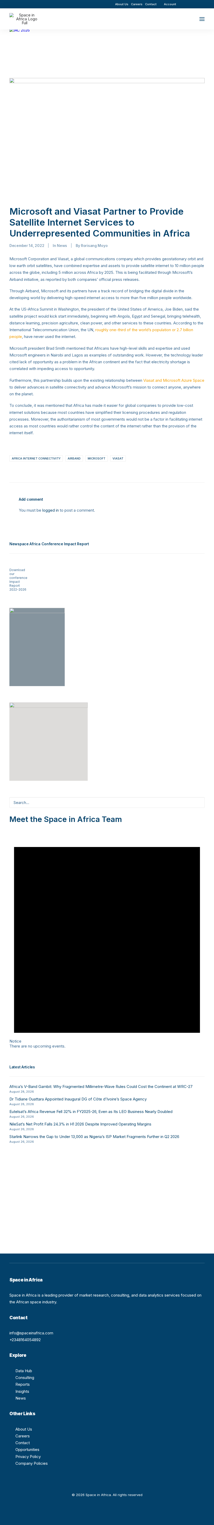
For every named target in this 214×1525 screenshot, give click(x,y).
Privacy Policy (28, 1456)
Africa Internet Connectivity (36, 458)
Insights (22, 1391)
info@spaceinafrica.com (31, 1332)
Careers (136, 4)
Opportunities (27, 1449)
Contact (151, 4)
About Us (121, 4)
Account (170, 4)
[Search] (186, 19)
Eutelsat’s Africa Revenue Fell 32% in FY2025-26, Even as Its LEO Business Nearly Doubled (91, 1111)
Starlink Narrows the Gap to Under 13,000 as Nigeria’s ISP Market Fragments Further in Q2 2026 (94, 1136)
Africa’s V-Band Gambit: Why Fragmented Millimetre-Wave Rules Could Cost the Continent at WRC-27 (101, 1086)
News (62, 245)
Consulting (24, 1377)
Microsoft (96, 458)
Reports (22, 1384)
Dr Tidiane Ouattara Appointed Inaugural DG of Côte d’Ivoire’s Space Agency (78, 1099)
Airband (74, 458)
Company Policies (31, 1463)
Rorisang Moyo (94, 245)
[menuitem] (121, 4)
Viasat (117, 458)
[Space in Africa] (24, 19)
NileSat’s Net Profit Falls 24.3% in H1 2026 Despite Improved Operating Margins (80, 1124)
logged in (50, 510)
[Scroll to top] (204, 1514)
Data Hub (23, 1370)
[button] (187, 4)
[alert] (107, 936)
